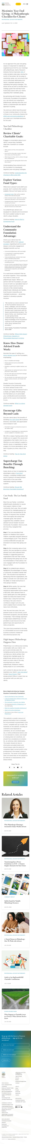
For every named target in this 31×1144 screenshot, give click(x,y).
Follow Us (18, 1105)
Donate (17, 1078)
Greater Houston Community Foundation (20, 1073)
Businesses (4, 1124)
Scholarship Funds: (9, 194)
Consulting (4, 1086)
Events (17, 1079)
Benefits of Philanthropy (18, 704)
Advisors (4, 1122)
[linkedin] (16, 1107)
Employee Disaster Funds (7, 1088)
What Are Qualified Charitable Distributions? (16, 708)
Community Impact (7, 1102)
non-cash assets (14, 419)
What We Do (5, 1082)
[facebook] (9, 767)
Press (25, 1137)
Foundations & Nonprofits (5, 1126)
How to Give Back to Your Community (14, 696)
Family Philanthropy (6, 1089)
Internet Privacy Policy (18, 1137)
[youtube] (21, 1107)
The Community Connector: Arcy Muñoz (15, 702)
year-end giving (22, 672)
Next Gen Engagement (7, 1091)
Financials (18, 1091)
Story (17, 1088)
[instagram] (18, 1107)
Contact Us (15, 781)
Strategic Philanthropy (7, 1099)
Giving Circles (5, 1112)
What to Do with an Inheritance (12, 710)
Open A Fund (19, 1076)
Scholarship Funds (6, 1097)
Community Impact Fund (7, 1104)
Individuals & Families (6, 1120)
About (17, 1086)
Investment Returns (20, 1100)
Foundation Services (6, 1093)
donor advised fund (9, 355)
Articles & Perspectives (21, 1081)
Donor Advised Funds (7, 1084)
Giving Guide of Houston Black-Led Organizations (7, 1115)
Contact (17, 1083)
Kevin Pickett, (13, 674)
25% (22, 72)
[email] (17, 767)
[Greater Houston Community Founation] (3, 1075)
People (17, 1090)
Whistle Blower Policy (7, 1137)
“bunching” (19, 473)
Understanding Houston (7, 1106)
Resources (18, 1093)
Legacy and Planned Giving (6, 1095)
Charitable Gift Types (20, 1101)
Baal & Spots (11, 1139)
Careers (17, 1095)
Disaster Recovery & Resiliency (6, 1110)
